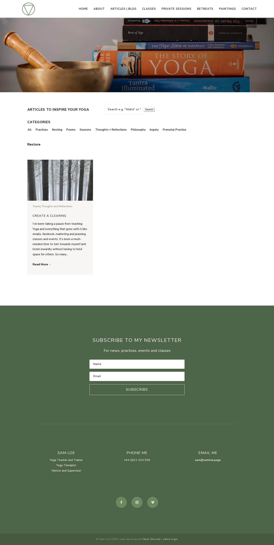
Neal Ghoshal (152, 539)
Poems (37, 206)
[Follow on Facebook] (121, 502)
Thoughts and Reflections (56, 206)
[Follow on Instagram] (137, 502)
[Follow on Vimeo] (152, 502)
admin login (170, 539)
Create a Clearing (49, 216)
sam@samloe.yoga (208, 460)
